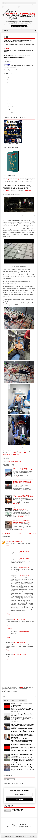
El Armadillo (10, 80)
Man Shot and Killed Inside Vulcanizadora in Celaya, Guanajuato (22, 469)
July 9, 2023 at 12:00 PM (19, 642)
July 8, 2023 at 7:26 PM (23, 575)
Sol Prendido (10, 113)
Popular (6, 700)
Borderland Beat (18, 836)
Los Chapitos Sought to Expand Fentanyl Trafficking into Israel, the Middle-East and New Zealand (22, 736)
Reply (7, 545)
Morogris (9, 101)
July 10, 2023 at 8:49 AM (19, 654)
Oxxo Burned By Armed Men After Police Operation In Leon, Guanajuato (23, 496)
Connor (8, 541)
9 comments (27, 190)
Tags (13, 700)
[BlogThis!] (6, 458)
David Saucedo (26, 447)
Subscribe (19, 799)
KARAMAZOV (10, 98)
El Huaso (9, 83)
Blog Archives (21, 700)
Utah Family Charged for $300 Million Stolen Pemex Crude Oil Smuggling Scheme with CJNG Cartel (22, 725)
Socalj (8, 110)
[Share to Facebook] (9, 458)
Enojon (8, 86)
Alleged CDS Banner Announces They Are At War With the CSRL (23, 508)
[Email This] (4, 458)
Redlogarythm (10, 107)
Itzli (7, 92)
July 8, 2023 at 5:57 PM (23, 559)
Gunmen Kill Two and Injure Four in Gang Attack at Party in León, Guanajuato (17, 186)
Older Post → (32, 533)
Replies (10, 549)
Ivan (8, 95)
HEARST (9, 89)
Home (5, 180)
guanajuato (16, 180)
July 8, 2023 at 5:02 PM (23, 552)
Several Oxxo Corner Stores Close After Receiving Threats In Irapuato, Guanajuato (22, 482)
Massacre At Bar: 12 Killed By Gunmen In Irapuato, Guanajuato (21, 521)
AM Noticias (15, 453)
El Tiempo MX (22, 453)
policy (8, 70)
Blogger (32, 836)
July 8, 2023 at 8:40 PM (23, 631)
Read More (17, 477)
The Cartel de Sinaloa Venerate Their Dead (22, 765)
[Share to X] (7, 458)
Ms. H (8, 104)
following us (28, 826)
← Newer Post (6, 533)
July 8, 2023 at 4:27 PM (16, 541)
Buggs (8, 77)
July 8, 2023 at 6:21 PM (19, 619)
